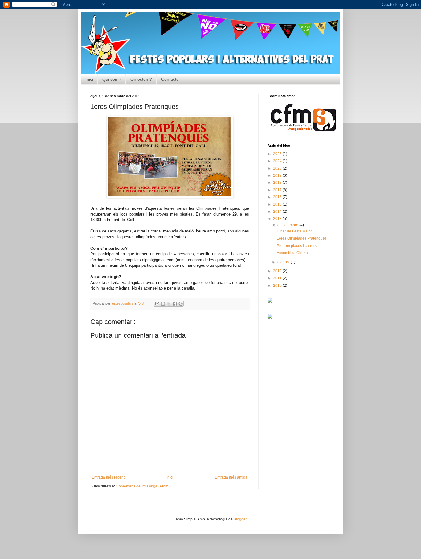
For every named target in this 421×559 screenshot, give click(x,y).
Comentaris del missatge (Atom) (143, 486)
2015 (278, 204)
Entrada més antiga (231, 477)
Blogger (240, 519)
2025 (278, 154)
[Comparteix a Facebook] (175, 304)
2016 (278, 197)
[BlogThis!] (163, 304)
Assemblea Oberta (292, 253)
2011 (278, 278)
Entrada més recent (108, 477)
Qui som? (111, 79)
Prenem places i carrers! (297, 246)
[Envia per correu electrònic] (157, 304)
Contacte (170, 79)
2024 (278, 161)
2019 (278, 175)
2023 (278, 168)
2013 (278, 218)
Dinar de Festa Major (294, 231)
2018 (278, 182)
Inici (89, 79)
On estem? (141, 79)
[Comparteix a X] (169, 304)
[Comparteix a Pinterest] (181, 304)
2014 (278, 211)
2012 (278, 271)
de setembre (288, 225)
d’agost (284, 262)
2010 (278, 285)
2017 (278, 190)
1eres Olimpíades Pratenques (302, 238)
